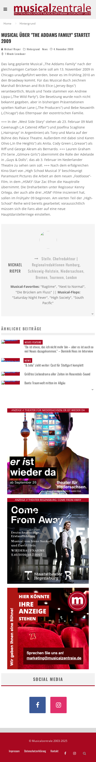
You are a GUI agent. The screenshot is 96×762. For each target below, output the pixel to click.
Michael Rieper (12, 49)
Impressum (14, 751)
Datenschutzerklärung (35, 751)
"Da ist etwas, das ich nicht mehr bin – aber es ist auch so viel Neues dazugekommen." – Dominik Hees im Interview (58, 346)
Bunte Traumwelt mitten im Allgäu (44, 382)
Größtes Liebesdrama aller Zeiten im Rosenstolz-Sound (57, 373)
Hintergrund (33, 49)
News (45, 49)
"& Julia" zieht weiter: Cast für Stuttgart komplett (53, 363)
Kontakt (54, 751)
